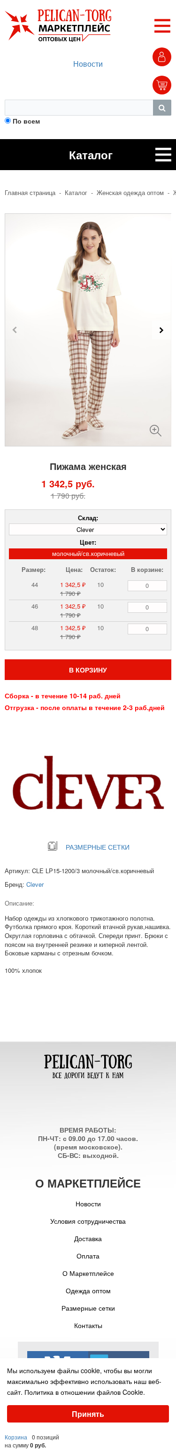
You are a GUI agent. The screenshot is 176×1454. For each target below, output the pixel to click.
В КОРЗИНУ (88, 669)
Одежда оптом (88, 1290)
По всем (26, 120)
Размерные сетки (88, 1308)
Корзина (16, 1437)
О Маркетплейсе (88, 1273)
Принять (88, 1413)
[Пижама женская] (155, 427)
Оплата (88, 1255)
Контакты (88, 1325)
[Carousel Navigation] (88, 330)
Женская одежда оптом (130, 192)
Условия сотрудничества (88, 1221)
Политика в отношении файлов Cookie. (84, 1392)
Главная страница (30, 192)
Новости (88, 63)
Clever (35, 884)
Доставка (88, 1238)
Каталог (76, 192)
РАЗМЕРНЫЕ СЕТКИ (98, 847)
